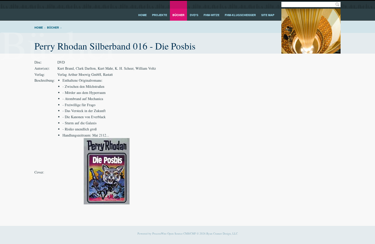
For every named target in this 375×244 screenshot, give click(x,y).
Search (337, 4)
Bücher (178, 15)
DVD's (194, 15)
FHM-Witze (211, 15)
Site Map (267, 15)
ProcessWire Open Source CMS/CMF (174, 233)
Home (142, 15)
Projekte (159, 15)
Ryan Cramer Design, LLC (222, 233)
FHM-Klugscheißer (240, 15)
